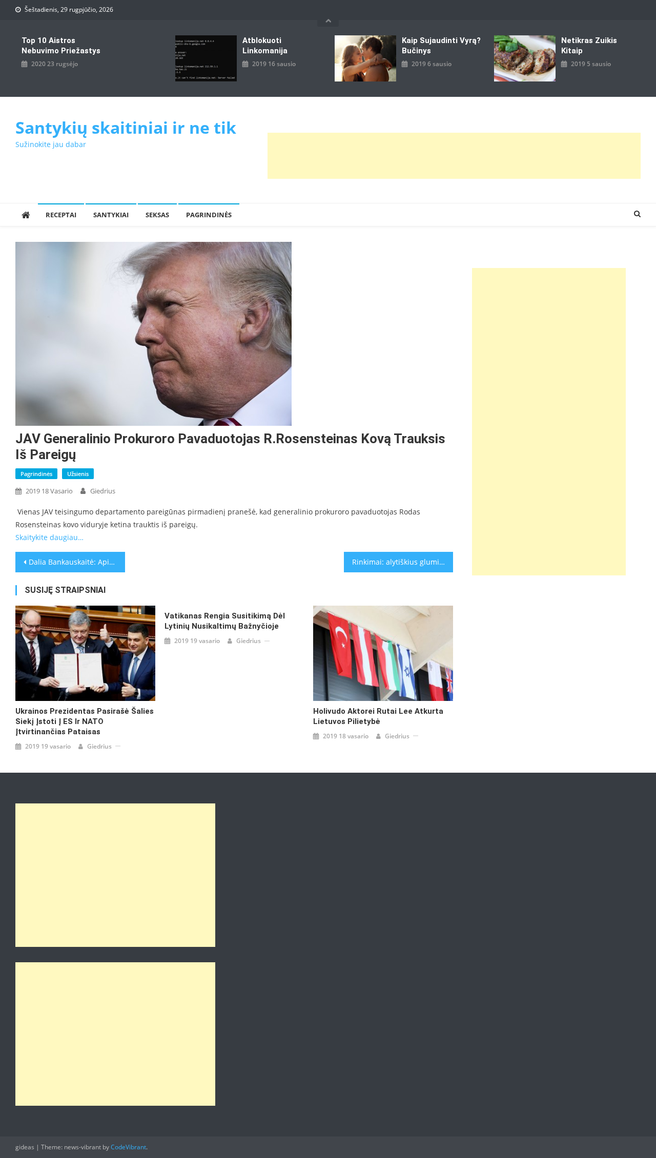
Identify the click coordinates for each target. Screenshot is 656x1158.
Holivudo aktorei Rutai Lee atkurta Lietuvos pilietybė (378, 716)
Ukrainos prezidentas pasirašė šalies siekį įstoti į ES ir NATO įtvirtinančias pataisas (84, 721)
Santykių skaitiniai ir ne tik (125, 127)
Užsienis (78, 474)
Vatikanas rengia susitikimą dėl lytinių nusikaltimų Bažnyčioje (225, 621)
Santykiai (111, 214)
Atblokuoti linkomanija (265, 45)
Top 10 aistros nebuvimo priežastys (61, 45)
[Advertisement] (454, 156)
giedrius (102, 490)
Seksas (157, 214)
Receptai (61, 214)
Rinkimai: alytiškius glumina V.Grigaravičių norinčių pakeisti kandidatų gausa (403, 562)
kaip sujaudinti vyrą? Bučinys (441, 45)
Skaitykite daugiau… (49, 537)
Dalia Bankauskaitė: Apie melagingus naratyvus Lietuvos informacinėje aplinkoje (77, 562)
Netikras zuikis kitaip (589, 45)
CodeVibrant (128, 1147)
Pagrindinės (209, 214)
